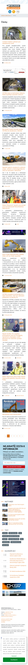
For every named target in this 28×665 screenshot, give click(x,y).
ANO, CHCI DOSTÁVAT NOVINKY (14, 466)
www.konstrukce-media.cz (7, 616)
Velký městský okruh (15, 542)
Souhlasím (14, 660)
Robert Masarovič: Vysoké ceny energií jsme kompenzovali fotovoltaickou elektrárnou (14, 206)
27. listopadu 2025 (8, 110)
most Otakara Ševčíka (14, 539)
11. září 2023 (6, 395)
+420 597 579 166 (7, 613)
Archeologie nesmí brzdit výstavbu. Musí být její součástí (16, 519)
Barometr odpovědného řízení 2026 (11, 536)
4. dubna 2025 (7, 186)
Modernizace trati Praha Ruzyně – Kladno (16, 505)
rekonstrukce (6, 542)
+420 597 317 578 (9, 612)
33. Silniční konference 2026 (17, 571)
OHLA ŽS (5, 539)
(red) (18, 224)
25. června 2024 (7, 357)
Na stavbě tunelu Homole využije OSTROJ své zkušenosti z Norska (12, 130)
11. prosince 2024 (8, 275)
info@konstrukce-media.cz (10, 615)
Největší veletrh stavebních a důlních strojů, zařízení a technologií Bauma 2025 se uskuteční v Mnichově (13, 168)
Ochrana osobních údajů (6, 619)
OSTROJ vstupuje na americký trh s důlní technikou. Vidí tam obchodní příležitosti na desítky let (13, 295)
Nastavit (14, 656)
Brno (22, 539)
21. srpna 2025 (7, 148)
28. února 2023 (7, 428)
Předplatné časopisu (5, 620)
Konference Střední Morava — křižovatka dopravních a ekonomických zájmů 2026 (18, 560)
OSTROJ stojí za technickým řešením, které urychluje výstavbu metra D (13, 93)
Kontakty (3, 622)
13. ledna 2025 (7, 224)
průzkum (5, 533)
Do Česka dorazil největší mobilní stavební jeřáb (16, 515)
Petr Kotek (19, 357)
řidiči (20, 533)
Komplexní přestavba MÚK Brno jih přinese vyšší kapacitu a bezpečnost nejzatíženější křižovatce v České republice (17, 510)
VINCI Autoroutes (13, 533)
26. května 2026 (7, 62)
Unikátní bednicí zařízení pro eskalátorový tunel (11, 42)
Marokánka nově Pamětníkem (11, 414)
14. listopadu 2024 (8, 315)
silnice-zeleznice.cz (6, 15)
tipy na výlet (5, 545)
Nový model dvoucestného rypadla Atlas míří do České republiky (13, 255)
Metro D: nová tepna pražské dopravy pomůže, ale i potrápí (15, 523)
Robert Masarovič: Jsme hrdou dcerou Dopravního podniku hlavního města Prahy (13, 378)
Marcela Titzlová (20, 395)
